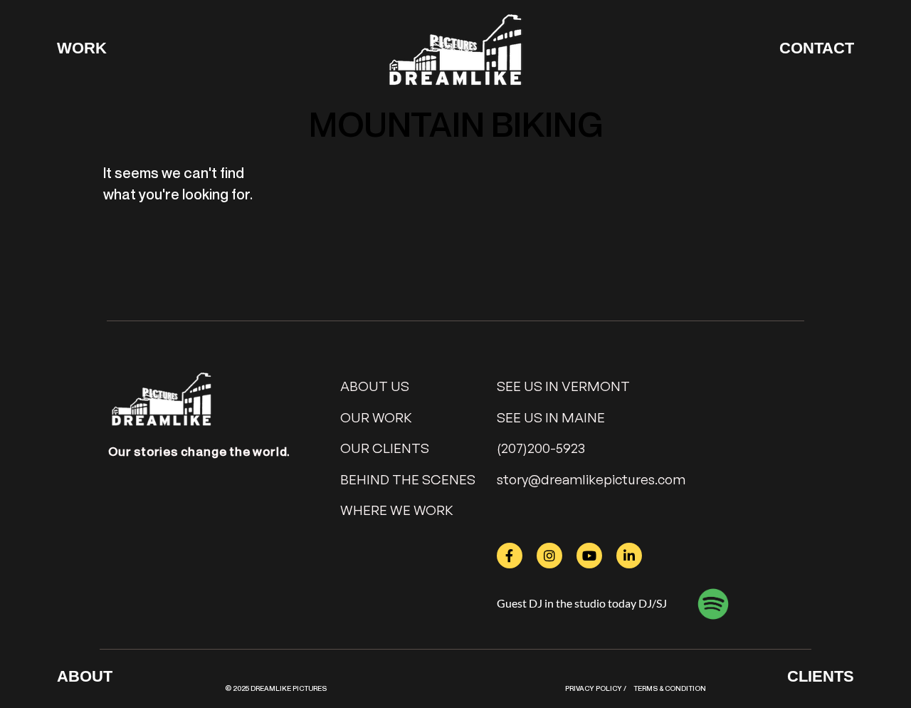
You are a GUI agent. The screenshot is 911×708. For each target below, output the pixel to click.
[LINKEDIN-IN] (629, 555)
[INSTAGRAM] (549, 555)
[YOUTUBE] (589, 555)
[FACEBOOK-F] (509, 555)
